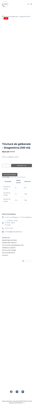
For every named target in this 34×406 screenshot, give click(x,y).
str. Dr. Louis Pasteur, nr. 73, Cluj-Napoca (18, 217)
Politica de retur (8, 252)
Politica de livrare (9, 250)
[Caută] (28, 4)
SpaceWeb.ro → (20, 403)
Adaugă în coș (21, 165)
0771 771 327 (9, 228)
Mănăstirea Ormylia (9, 242)
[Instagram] (17, 392)
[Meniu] (31, 4)
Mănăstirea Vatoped (9, 240)
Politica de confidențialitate (13, 245)
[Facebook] (11, 392)
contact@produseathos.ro (13, 232)
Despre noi (6, 237)
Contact (5, 255)
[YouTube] (23, 392)
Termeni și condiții (9, 247)
